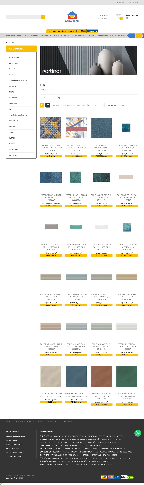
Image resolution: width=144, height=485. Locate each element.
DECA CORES (14, 98)
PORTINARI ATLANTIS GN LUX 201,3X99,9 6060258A (101, 197)
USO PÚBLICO (14, 155)
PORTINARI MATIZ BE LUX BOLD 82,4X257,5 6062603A (51, 296)
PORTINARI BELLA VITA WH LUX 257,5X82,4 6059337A (101, 247)
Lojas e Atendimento (14, 445)
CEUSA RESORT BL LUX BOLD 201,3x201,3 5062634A (101, 147)
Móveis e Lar (13, 121)
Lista (47, 105)
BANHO (11, 75)
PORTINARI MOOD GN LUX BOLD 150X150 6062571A (127, 396)
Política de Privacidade (15, 437)
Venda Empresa (12, 449)
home (8, 422)
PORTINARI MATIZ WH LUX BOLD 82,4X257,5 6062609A (127, 346)
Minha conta (120, 2)
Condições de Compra (15, 452)
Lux (12, 42)
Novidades (12, 126)
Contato (39, 422)
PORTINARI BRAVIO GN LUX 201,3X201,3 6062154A (127, 247)
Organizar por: (111, 105)
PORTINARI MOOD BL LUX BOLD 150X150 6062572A (76, 395)
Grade (42, 105)
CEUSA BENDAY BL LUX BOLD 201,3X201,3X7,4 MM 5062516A (51, 147)
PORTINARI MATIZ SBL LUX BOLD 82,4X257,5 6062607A (76, 346)
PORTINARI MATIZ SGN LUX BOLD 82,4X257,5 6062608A (101, 346)
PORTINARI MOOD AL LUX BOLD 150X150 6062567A (51, 395)
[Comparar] (56, 158)
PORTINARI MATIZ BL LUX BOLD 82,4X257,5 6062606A (76, 296)
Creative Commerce (27, 476)
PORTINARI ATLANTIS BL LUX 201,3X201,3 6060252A (127, 147)
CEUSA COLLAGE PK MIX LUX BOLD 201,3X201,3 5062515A (76, 147)
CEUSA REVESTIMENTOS (18, 80)
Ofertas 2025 (13, 132)
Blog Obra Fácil (68, 422)
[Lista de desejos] (52, 158)
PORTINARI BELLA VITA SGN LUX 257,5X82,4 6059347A (76, 247)
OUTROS (12, 138)
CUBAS (11, 92)
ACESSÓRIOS (13, 63)
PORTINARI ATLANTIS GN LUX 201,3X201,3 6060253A (76, 197)
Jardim (11, 109)
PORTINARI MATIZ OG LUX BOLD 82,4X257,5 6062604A (127, 296)
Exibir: (89, 105)
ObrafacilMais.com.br (23, 422)
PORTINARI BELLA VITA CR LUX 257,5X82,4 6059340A (127, 197)
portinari (12, 144)
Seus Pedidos (133, 2)
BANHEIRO (13, 69)
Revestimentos (14, 150)
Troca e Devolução (13, 456)
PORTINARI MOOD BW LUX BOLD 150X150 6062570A (101, 396)
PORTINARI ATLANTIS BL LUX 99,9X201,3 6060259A (51, 197)
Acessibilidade (14, 57)
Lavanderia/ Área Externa (18, 115)
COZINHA (12, 86)
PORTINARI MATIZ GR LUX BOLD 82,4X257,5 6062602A (101, 296)
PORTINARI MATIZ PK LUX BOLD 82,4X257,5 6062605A (51, 346)
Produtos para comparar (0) (50, 98)
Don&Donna (13, 103)
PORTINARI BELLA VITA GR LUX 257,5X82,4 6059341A (51, 247)
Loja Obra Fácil (11, 478)
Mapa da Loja (52, 422)
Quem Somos (11, 441)
